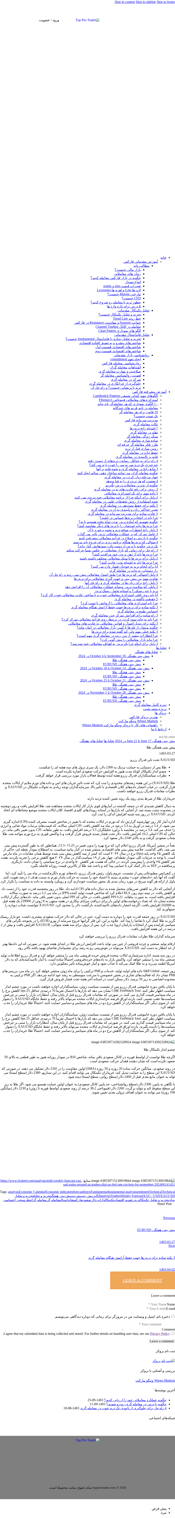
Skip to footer (166, 2)
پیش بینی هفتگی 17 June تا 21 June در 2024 (145, 741)
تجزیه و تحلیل (42, 1196)
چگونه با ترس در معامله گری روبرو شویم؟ (136, 1404)
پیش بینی (87, 1196)
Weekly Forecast (132, 1196)
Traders (116, 1196)
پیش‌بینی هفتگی (61, 1196)
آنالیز (96, 1196)
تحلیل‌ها (109, 741)
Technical (155, 1192)
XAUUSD (167, 1196)
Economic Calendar (32, 1192)
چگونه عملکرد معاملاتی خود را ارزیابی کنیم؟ (135, 1400)
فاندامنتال (67, 1200)
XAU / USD (151, 1196)
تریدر (136, 1200)
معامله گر (54, 1200)
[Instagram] (168, 19)
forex (86, 1192)
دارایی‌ (100, 1200)
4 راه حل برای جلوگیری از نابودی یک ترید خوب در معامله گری (123, 1408)
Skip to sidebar (146, 2)
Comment (168, 1329)
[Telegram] (164, 19)
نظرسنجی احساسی (17, 1200)
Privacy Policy (160, 1333)
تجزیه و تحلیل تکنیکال (154, 1200)
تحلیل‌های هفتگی (91, 741)
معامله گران (39, 1200)
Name (171, 1304)
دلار (93, 1200)
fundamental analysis (122, 1192)
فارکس (77, 1200)
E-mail (170, 1308)
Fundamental (99, 1192)
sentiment (142, 1192)
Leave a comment (142, 1280)
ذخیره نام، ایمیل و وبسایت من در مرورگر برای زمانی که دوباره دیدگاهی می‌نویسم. (112, 1316)
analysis (13, 1192)
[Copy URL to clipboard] (111, 1207)
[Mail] (161, 19)
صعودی (86, 1200)
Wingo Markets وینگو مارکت (155, 1380)
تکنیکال (109, 1200)
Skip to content (125, 2)
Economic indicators (59, 1192)
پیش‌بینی (76, 1196)
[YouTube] (171, 19)
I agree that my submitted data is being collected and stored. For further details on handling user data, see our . (86, 1333)
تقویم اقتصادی (123, 1200)
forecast (78, 1192)
